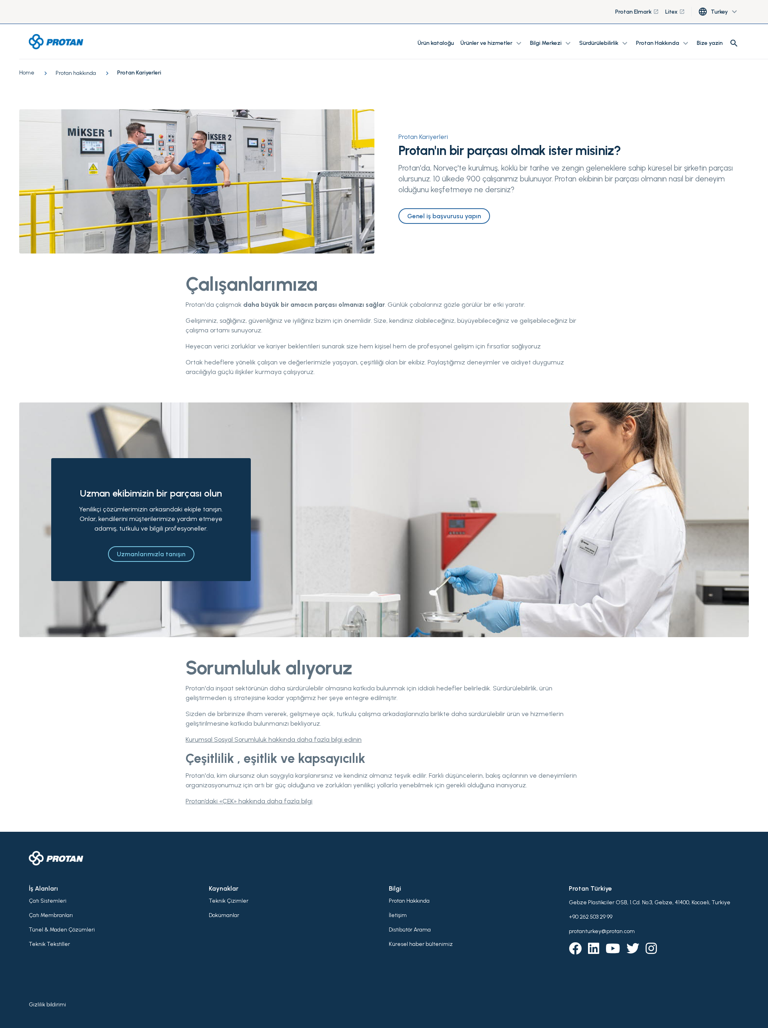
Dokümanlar (224, 915)
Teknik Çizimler (228, 900)
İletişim (398, 915)
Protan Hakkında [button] (663, 43)
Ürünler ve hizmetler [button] (492, 43)
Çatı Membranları (51, 915)
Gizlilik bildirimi (47, 1004)
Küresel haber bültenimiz (421, 944)
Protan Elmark (637, 11)
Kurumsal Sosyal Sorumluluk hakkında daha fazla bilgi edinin (274, 739)
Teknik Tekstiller (49, 944)
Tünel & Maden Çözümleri (62, 929)
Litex (675, 11)
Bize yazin (710, 43)
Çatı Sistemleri (47, 900)
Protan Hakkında (409, 900)
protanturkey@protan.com (602, 931)
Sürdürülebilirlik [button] (604, 43)
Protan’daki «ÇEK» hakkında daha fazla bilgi (249, 801)
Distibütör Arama (410, 929)
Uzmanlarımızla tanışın (151, 554)
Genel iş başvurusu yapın (444, 216)
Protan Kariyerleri (423, 137)
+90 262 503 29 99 (590, 916)
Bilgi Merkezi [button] (551, 43)
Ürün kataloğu (436, 43)
